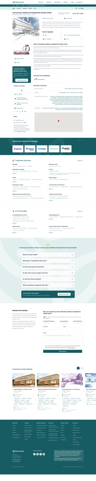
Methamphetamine (16, 435)
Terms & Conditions (73, 466)
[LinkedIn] (22, 111)
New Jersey (63, 437)
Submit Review (62, 351)
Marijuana (14, 432)
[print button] (76, 8)
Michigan (62, 435)
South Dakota (63, 439)
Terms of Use (71, 347)
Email (64, 326)
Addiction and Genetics (41, 435)
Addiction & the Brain (41, 432)
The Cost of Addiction (41, 437)
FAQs (35, 8)
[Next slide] (82, 140)
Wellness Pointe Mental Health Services (47, 389)
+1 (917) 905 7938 (16, 461)
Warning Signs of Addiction (42, 425)
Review (44, 332)
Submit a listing (76, 442)
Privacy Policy (66, 466)
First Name (45, 326)
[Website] (22, 90)
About (13, 8)
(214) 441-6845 (65, 294)
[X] (20, 111)
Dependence (39, 430)
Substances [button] (48, 2)
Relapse (26, 439)
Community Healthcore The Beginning (71, 389)
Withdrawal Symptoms (41, 427)
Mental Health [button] (57, 2)
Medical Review (76, 430)
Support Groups (27, 436)
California (62, 427)
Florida (62, 430)
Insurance (19, 8)
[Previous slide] (79, 140)
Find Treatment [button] (79, 2)
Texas (23, 5)
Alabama (62, 425)
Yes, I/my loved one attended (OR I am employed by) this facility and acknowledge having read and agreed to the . (62, 346)
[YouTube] (25, 111)
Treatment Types (27, 427)
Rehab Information (28, 434)
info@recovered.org (16, 459)
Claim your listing (76, 444)
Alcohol (13, 425)
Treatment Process (28, 425)
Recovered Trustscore (77, 437)
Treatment (25, 8)
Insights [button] (72, 2)
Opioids (13, 427)
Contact (74, 435)
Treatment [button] (65, 2)
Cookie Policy (81, 466)
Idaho (62, 432)
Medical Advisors (76, 432)
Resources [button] (40, 2)
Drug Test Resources (53, 440)
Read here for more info (21, 131)
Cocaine (14, 430)
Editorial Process (76, 427)
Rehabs (17, 5)
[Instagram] (17, 111)
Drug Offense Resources (53, 437)
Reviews (30, 8)
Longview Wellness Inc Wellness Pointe (23, 389)
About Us (74, 425)
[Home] (13, 5)
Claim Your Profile (21, 80)
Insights (74, 439)
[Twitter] (40, 454)
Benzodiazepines (15, 437)
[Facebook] (14, 111)
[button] (62, 14)
